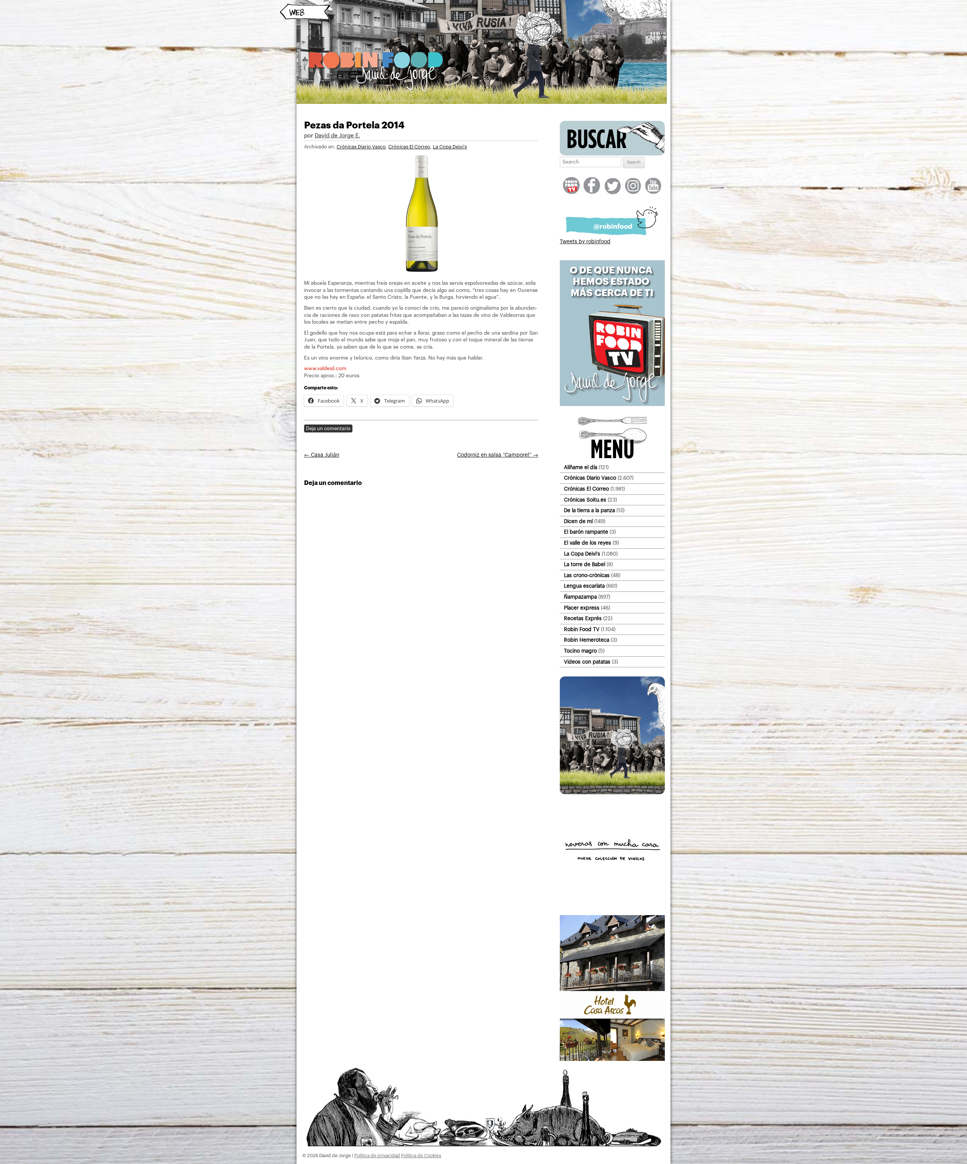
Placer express (581, 607)
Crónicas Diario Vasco (361, 147)
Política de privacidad (377, 1155)
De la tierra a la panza (589, 510)
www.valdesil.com (325, 368)
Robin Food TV (581, 629)
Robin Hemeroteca (586, 640)
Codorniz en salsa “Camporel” (497, 455)
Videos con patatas (587, 661)
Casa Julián (321, 455)
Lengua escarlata (584, 586)
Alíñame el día (580, 467)
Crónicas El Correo (409, 147)
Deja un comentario (328, 428)
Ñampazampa (580, 596)
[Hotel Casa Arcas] (612, 1059)
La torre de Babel (584, 564)
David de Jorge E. (337, 136)
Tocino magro (580, 650)
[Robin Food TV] (612, 404)
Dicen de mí (578, 521)
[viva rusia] (612, 792)
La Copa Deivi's (450, 147)
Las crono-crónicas (587, 575)
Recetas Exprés (583, 618)
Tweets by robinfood (585, 241)
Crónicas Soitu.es (585, 499)
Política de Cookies (421, 1155)
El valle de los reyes (587, 542)
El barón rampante (586, 532)
